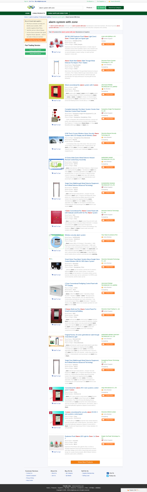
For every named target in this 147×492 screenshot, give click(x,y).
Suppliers (60, 488)
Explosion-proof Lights (58, 17)
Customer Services (31, 471)
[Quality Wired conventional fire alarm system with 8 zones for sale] (56, 98)
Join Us (54, 475)
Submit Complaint (31, 475)
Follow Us (112, 476)
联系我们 (98, 488)
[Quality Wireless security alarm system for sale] (56, 248)
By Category (69, 473)
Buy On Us (68, 471)
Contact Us (29, 473)
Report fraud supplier (35, 50)
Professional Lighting (45, 17)
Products (53, 488)
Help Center (29, 480)
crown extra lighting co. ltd (108, 36)
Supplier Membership (88, 473)
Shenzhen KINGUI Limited (108, 412)
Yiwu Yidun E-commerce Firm (109, 235)
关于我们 (91, 488)
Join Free (31, 1)
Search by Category (115, 7)
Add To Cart (57, 52)
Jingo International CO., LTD (109, 387)
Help (86, 488)
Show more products (85, 462)
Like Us (111, 473)
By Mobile (68, 475)
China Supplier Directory (58, 13)
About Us (54, 471)
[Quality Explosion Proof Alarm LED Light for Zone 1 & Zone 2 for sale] (56, 450)
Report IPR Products (35, 53)
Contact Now (109, 44)
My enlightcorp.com (40, 1)
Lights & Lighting (33, 17)
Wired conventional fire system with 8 (81, 85)
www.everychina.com (78, 486)
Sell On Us (84, 471)
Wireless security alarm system (75, 235)
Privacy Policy (30, 478)
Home (27, 13)
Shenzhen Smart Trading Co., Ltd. (110, 309)
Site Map (67, 488)
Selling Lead (85, 475)
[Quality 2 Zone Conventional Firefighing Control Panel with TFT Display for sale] (56, 297)
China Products (38, 13)
